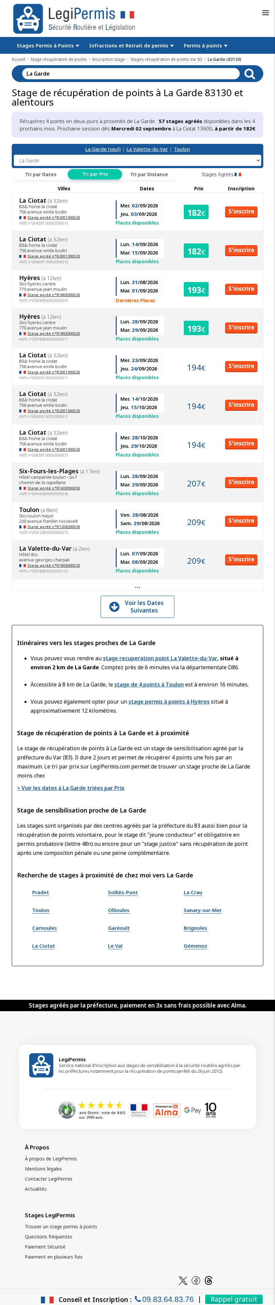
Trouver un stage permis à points (61, 1226)
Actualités (36, 1189)
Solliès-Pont (123, 892)
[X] (183, 1280)
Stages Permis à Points (46, 45)
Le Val (115, 945)
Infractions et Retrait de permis (129, 45)
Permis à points (203, 45)
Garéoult (119, 927)
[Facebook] (195, 1280)
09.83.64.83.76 (168, 1299)
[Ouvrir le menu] (265, 12)
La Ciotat (43, 945)
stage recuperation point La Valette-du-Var (160, 658)
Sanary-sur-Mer (203, 910)
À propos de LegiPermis (51, 1158)
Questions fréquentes (48, 1236)
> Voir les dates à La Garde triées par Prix (70, 788)
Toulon (182, 149)
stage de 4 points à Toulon (149, 684)
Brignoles (195, 927)
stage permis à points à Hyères (169, 701)
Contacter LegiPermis (48, 1179)
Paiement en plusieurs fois (53, 1257)
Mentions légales (43, 1168)
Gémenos (195, 945)
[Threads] (208, 1280)
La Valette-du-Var (147, 149)
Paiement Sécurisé (45, 1246)
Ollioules (118, 910)
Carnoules (44, 927)
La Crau (193, 892)
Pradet (40, 892)
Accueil (18, 59)
